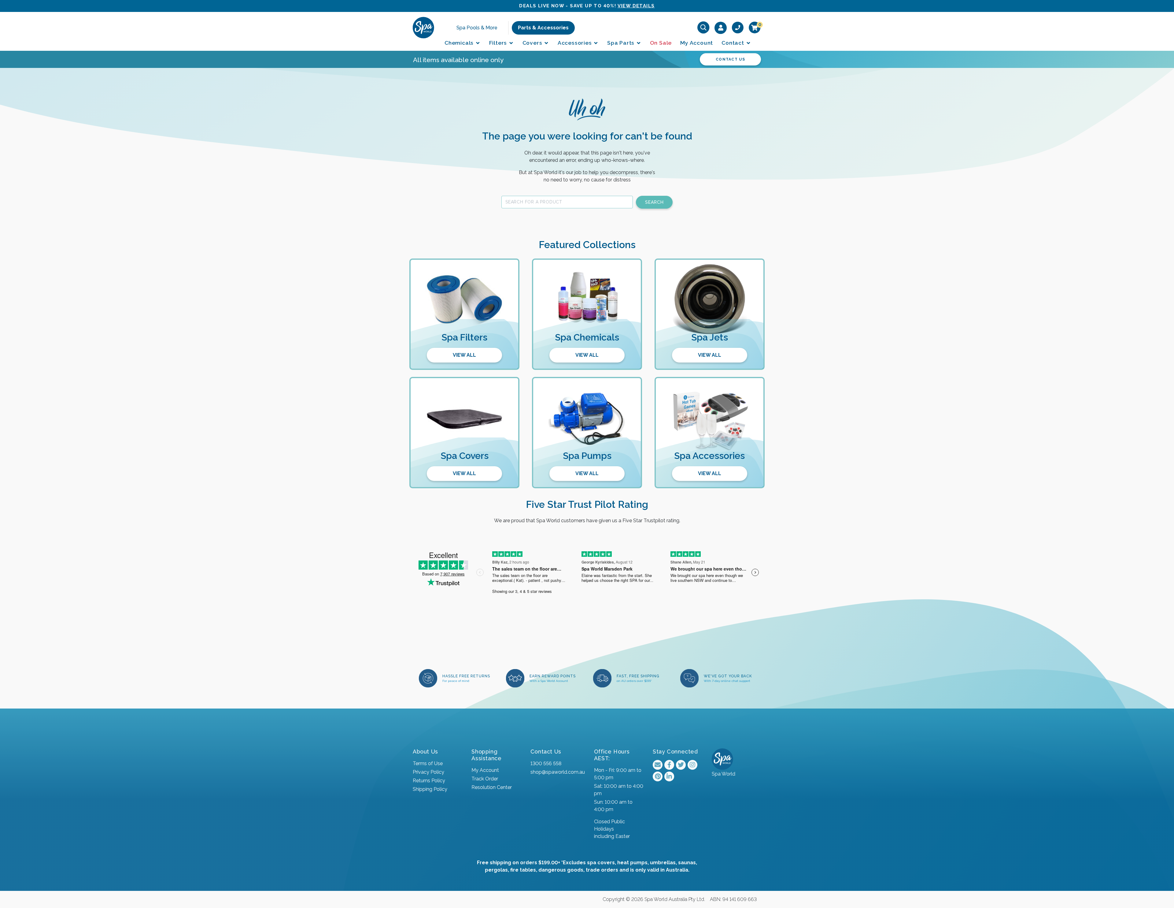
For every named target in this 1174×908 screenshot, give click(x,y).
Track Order (484, 779)
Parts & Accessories (543, 27)
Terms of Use (428, 763)
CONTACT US (730, 59)
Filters (498, 42)
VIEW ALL (464, 355)
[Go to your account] (720, 27)
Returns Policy (429, 780)
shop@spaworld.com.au (557, 772)
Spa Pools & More (476, 27)
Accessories (575, 42)
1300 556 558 (545, 763)
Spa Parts (621, 42)
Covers (533, 42)
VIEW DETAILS (636, 6)
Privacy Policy (428, 772)
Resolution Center (491, 787)
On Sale (661, 42)
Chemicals (460, 42)
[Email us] (658, 765)
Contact (733, 42)
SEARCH (654, 202)
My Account (696, 42)
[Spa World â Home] (423, 27)
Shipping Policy (430, 789)
